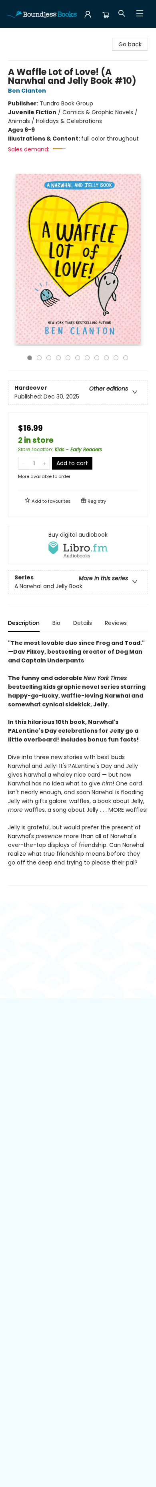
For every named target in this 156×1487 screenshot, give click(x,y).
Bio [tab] (56, 623)
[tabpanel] (78, 762)
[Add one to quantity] (45, 463)
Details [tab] (82, 623)
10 (116, 357)
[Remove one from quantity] (23, 463)
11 (125, 357)
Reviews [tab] (116, 623)
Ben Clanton (27, 91)
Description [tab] (24, 623)
